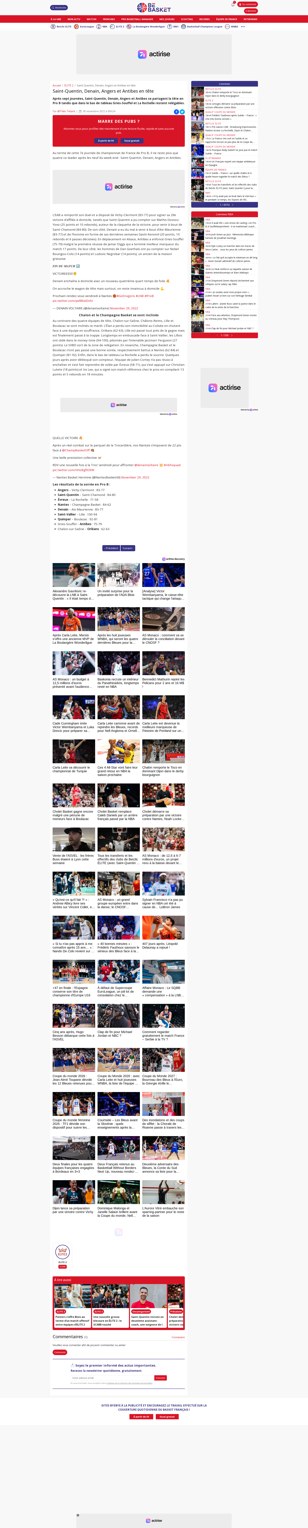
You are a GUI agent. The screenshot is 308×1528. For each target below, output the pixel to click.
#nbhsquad (172, 465)
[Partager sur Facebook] (176, 111)
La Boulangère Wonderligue (149, 26)
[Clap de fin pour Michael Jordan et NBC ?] (197, 326)
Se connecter (249, 4)
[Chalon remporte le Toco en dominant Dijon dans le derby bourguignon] (197, 92)
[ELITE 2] (62, 1252)
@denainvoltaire (146, 465)
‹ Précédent (111, 548)
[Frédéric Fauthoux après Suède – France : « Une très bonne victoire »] (197, 115)
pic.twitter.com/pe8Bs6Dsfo (73, 301)
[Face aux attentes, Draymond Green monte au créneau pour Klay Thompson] (197, 315)
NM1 (176, 26)
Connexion (178, 1337)
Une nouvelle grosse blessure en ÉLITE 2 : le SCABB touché (107, 1320)
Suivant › (128, 548)
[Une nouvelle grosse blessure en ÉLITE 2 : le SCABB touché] (110, 1296)
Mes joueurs (167, 19)
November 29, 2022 (124, 308)
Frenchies (109, 19)
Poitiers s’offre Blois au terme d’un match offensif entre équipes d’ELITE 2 (72, 1320)
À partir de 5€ (106, 140)
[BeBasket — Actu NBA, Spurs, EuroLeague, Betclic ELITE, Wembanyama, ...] (154, 7)
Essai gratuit (131, 140)
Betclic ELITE (64, 26)
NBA (105, 26)
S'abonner (251, 10)
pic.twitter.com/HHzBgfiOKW (73, 470)
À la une (56, 19)
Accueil (57, 85)
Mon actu (74, 19)
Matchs (91, 19)
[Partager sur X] (182, 111)
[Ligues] (243, 26)
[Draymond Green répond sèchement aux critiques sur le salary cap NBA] (197, 280)
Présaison (176, 1311)
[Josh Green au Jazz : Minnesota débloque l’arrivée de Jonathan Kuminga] (197, 234)
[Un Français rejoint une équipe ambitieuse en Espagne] (197, 161)
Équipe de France (226, 19)
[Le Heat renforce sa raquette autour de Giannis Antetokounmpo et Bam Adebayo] (197, 269)
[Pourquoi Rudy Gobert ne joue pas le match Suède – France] (197, 150)
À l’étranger (213, 158)
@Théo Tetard (66, 111)
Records (204, 19)
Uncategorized (141, 1311)
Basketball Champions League (204, 26)
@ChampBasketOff (76, 450)
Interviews (250, 19)
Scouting (187, 19)
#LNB (140, 296)
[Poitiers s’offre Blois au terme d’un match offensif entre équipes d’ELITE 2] (72, 1296)
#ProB (149, 296)
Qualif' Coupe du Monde (220, 111)
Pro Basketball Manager (137, 19)
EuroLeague (87, 26)
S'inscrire (160, 1377)
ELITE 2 (120, 26)
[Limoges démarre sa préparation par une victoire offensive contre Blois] (197, 103)
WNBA (234, 26)
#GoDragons (125, 296)
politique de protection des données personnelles (129, 1383)
